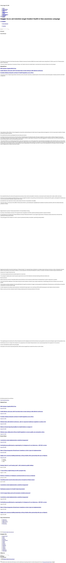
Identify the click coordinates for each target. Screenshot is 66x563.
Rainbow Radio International (8, 532)
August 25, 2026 (3, 413)
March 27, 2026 (3, 21)
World (3, 537)
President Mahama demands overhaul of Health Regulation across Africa (16, 72)
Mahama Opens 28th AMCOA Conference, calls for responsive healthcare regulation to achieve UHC (23, 421)
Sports (3, 17)
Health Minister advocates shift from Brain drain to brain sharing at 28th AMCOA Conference (21, 70)
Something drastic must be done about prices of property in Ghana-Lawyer (17, 479)
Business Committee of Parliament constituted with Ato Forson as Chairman (17, 475)
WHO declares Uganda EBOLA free (8, 68)
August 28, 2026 (3, 408)
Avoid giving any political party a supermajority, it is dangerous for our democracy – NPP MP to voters (23, 445)
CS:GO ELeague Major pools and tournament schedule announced (15, 493)
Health (4, 16)
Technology (4, 550)
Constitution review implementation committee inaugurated (14, 440)
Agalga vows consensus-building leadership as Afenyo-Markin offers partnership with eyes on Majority (23, 455)
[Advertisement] (23, 2)
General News (5, 9)
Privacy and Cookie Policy (46, 562)
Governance (4, 10)
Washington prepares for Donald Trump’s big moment (12, 489)
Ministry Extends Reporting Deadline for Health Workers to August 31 (16, 426)
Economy (4, 26)
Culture (3, 546)
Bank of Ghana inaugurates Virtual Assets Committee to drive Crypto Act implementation (20, 450)
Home (3, 8)
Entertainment (5, 23)
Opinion (3, 543)
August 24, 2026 (3, 434)
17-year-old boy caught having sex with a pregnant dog (13, 470)
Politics (3, 541)
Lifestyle (3, 547)
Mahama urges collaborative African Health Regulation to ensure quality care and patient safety (22, 432)
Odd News (4, 545)
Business (4, 539)
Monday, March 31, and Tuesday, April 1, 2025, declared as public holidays (16, 465)
